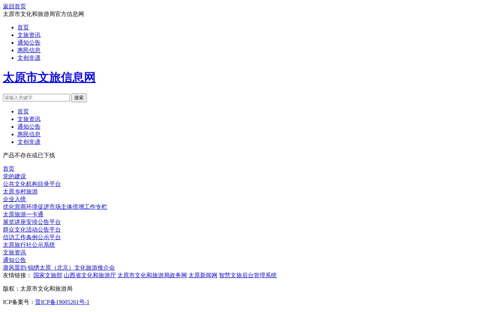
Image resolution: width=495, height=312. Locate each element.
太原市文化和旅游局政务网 (152, 275)
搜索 (79, 97)
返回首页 (14, 6)
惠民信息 (29, 50)
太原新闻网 (202, 275)
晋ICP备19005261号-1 (62, 302)
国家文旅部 (47, 275)
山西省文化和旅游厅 (90, 275)
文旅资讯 (29, 35)
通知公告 (29, 42)
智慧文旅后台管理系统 (248, 275)
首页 (23, 27)
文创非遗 (29, 58)
